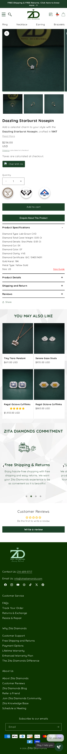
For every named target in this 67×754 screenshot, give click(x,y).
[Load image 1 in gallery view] (12, 104)
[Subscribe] (58, 727)
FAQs (5, 603)
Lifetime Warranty (13, 650)
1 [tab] (26, 496)
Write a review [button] (33, 529)
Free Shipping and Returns (18, 640)
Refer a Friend (11, 693)
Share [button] (8, 302)
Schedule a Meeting (14, 708)
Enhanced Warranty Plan (17, 655)
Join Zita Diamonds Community (21, 698)
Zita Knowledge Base (15, 703)
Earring (40, 24)
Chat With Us (16, 164)
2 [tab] (31, 496)
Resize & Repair (12, 618)
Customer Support (13, 635)
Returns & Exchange (14, 613)
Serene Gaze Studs (46, 358)
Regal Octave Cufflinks (17, 404)
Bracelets (59, 24)
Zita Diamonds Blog (14, 688)
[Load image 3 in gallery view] (54, 104)
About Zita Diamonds (15, 678)
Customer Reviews (13, 683)
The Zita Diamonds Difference (20, 660)
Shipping (6, 150)
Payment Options (13, 645)
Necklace (22, 24)
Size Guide (59, 269)
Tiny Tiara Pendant (15, 358)
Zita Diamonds (37, 748)
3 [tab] (35, 496)
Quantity (6, 175)
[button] (3, 14)
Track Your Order (13, 608)
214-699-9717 (24, 571)
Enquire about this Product (33, 218)
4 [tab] (40, 496)
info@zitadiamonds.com (28, 578)
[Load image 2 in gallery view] (33, 104)
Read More (8, 136)
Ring (4, 24)
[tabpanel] (27, 463)
